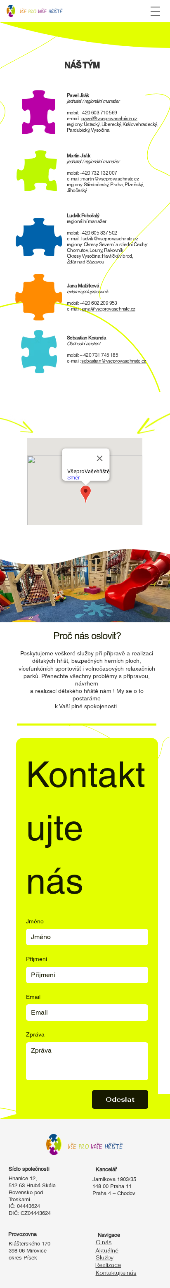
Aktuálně (106, 1250)
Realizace (108, 1265)
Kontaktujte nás (116, 1272)
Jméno (35, 921)
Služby (104, 1257)
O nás (104, 1242)
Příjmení (36, 959)
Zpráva (35, 1034)
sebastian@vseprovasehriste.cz (113, 361)
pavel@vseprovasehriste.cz (109, 118)
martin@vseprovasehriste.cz (110, 179)
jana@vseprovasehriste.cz (108, 309)
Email (33, 997)
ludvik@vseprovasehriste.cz (109, 239)
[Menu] (155, 11)
